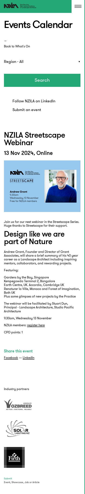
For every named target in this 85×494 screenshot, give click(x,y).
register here (36, 325)
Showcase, (17, 482)
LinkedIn (28, 357)
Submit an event (26, 109)
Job (27, 482)
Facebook (11, 357)
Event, (7, 482)
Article (36, 482)
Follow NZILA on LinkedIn (33, 101)
